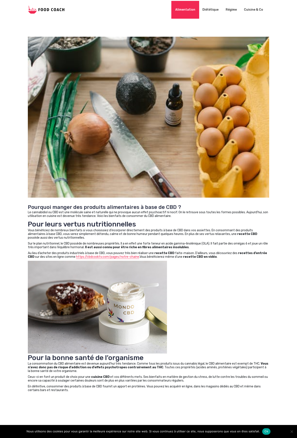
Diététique (210, 10)
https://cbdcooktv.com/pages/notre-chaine (107, 257)
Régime (231, 10)
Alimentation (185, 10)
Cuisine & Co (253, 10)
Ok (266, 431)
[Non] (291, 431)
